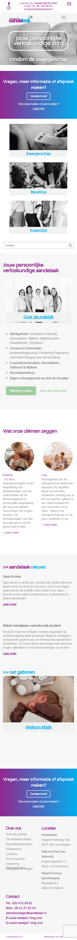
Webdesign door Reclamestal (57, 936)
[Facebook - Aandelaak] (9, 5)
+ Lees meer (11, 532)
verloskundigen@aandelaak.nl (38, 9)
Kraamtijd (38, 230)
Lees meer (10, 604)
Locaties (11, 854)
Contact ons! (38, 96)
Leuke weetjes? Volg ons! (25, 918)
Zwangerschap (38, 153)
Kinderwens (14, 849)
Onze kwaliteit (15, 859)
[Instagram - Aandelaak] (9, 9)
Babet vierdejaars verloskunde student (32, 625)
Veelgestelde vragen (19, 868)
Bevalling (38, 192)
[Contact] (69, 4)
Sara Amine (12, 576)
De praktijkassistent (19, 844)
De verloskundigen (18, 839)
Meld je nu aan (21, 391)
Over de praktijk (38, 317)
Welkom (38, 727)
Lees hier (38, 108)
